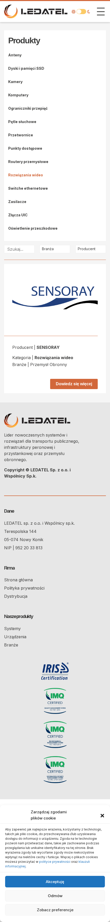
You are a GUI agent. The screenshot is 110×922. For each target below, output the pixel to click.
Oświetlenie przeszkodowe (33, 228)
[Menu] (101, 11)
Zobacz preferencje (55, 909)
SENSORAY (48, 347)
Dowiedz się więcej (74, 384)
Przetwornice (20, 135)
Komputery (18, 95)
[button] (102, 815)
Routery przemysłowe (28, 161)
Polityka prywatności (24, 588)
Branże (11, 644)
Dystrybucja (15, 596)
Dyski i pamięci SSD (26, 68)
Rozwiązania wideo (25, 175)
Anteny (14, 55)
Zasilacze (17, 201)
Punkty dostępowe (25, 148)
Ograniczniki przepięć (28, 108)
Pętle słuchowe (22, 121)
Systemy (12, 628)
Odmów (55, 895)
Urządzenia (15, 636)
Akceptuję (55, 881)
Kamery (15, 81)
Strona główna (18, 579)
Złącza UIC (18, 215)
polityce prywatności (54, 862)
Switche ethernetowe (28, 188)
